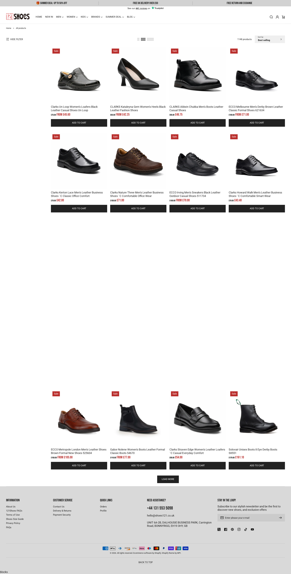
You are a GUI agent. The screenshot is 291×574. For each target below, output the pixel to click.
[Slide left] (76, 98)
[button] (60, 16)
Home (8, 28)
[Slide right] (82, 98)
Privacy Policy (13, 523)
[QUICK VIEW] (79, 83)
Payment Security (62, 514)
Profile (103, 510)
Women (71, 16)
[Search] (271, 17)
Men (58, 16)
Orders (103, 506)
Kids (83, 16)
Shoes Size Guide (15, 519)
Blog (130, 16)
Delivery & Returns (62, 510)
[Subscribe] (281, 518)
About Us (10, 506)
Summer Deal (113, 16)
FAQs (8, 527)
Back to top (146, 562)
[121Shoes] (18, 17)
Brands (95, 16)
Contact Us (58, 506)
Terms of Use (13, 514)
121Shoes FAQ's (14, 510)
